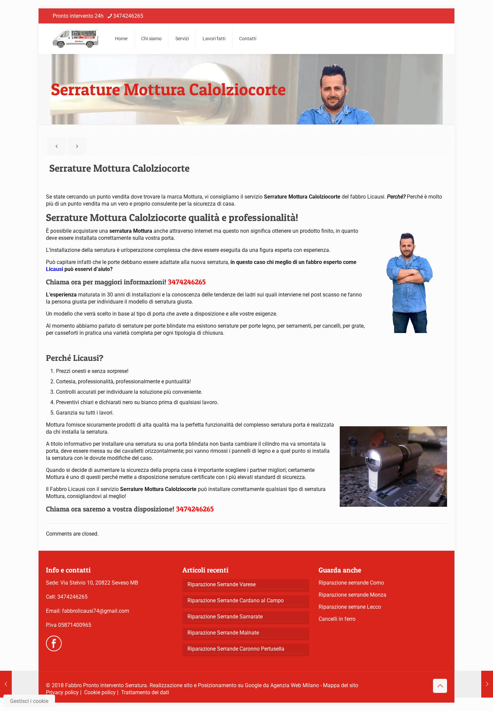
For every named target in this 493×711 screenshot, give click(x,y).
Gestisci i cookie (29, 701)
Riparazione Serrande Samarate (225, 616)
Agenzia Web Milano (294, 685)
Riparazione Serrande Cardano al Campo (235, 600)
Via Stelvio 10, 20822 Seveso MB (99, 583)
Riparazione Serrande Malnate (223, 633)
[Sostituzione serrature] (75, 38)
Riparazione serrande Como (351, 583)
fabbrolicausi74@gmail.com (95, 611)
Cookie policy (100, 692)
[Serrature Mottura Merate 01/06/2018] (19, 684)
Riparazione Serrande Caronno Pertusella (235, 649)
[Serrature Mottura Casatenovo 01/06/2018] (473, 684)
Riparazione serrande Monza (352, 595)
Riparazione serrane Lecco (350, 607)
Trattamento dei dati (145, 692)
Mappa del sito (340, 685)
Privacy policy (62, 692)
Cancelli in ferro (337, 619)
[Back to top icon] (440, 686)
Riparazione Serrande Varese (221, 584)
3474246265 (128, 16)
